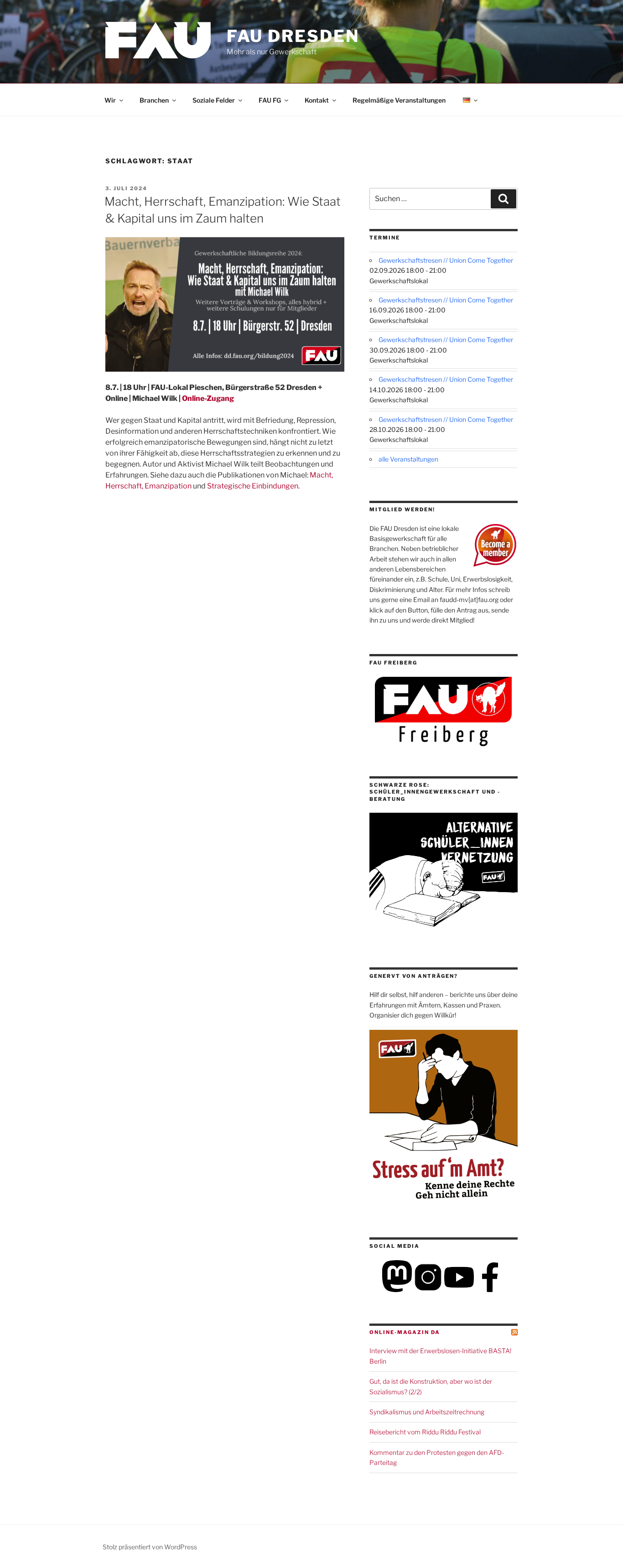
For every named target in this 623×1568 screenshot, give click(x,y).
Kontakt (317, 100)
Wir (110, 100)
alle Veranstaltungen (408, 459)
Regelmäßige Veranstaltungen (399, 100)
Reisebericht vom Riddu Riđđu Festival (425, 1432)
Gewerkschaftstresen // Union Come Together (446, 260)
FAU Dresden (293, 36)
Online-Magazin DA (404, 1332)
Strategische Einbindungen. (253, 486)
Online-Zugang (208, 398)
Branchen (154, 100)
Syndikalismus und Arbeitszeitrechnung (426, 1412)
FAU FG (270, 100)
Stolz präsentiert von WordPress (150, 1547)
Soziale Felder (213, 100)
